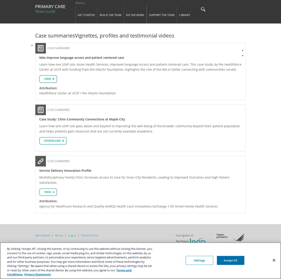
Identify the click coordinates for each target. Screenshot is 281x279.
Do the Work (135, 15)
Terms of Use (89, 235)
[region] (140, 260)
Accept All (230, 260)
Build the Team (110, 15)
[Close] (274, 260)
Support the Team (162, 15)
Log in (72, 235)
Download (52, 141)
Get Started (86, 15)
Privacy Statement (37, 274)
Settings (199, 260)
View (47, 79)
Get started (42, 235)
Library (184, 15)
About (59, 235)
